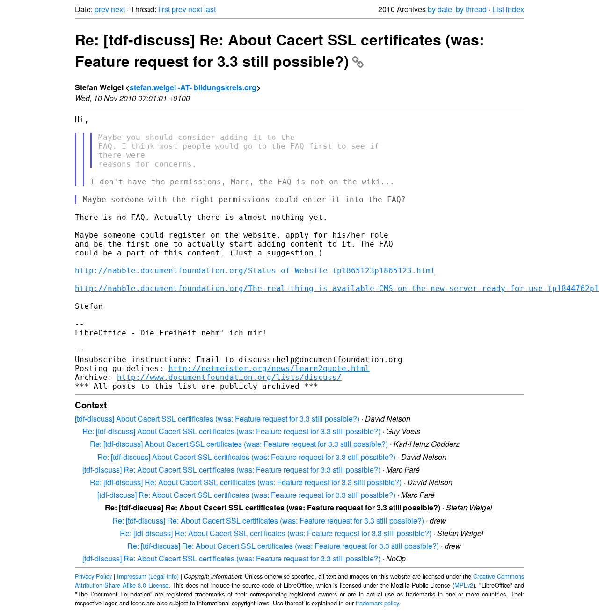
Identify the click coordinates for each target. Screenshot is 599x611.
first (164, 9)
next (118, 9)
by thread (471, 9)
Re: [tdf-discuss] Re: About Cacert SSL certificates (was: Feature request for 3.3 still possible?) (279, 50)
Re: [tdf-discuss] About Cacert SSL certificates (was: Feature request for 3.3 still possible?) (231, 431)
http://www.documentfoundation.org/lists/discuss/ (229, 377)
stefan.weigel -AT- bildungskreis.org (193, 87)
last (210, 9)
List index (508, 9)
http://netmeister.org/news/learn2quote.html (269, 368)
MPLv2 (463, 585)
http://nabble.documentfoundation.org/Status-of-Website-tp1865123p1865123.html (255, 270)
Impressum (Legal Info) (148, 576)
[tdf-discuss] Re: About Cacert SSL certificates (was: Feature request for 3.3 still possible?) (231, 469)
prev (102, 9)
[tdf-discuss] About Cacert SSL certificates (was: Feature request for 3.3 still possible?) (217, 418)
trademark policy (377, 602)
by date (440, 9)
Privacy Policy (93, 576)
